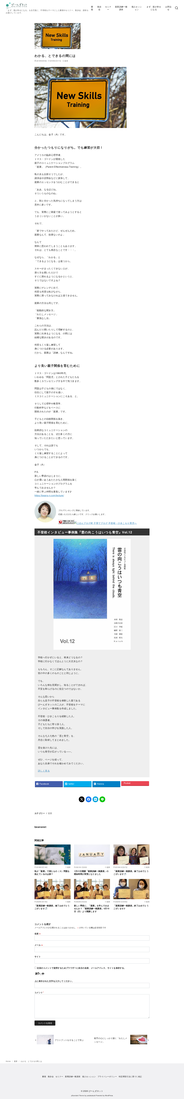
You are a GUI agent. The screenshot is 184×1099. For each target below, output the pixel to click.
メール (38, 944)
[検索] (176, 8)
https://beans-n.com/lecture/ (49, 495)
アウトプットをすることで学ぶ (69, 1039)
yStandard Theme (77, 1095)
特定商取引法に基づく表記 (130, 1076)
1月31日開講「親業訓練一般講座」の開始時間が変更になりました (91, 872)
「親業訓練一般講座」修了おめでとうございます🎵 (131, 872)
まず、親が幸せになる (153, 8)
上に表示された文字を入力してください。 (54, 981)
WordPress (109, 1095)
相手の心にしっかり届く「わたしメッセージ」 (110, 1040)
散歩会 (99, 8)
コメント (39, 992)
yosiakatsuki (91, 1095)
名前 (37, 933)
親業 (66, 61)
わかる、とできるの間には (31, 1061)
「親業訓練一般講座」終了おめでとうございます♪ (131, 907)
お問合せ (168, 8)
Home (8, 1061)
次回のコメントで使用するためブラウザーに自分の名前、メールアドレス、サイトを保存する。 (81, 967)
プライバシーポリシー (107, 1076)
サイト (37, 956)
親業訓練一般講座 (121, 8)
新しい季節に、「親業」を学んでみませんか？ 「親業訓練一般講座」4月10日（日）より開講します (91, 908)
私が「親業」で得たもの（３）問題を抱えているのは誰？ (52, 872)
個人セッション (137, 8)
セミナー (108, 8)
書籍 (92, 8)
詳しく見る (44, 770)
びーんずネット (96, 1090)
